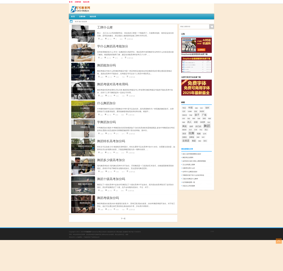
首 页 (71, 2)
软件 (203, 137)
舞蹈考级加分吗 (108, 197)
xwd (101, 134)
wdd (101, 172)
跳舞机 (184, 137)
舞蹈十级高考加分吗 (111, 178)
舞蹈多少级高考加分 (111, 160)
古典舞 (190, 111)
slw (101, 115)
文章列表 (78, 2)
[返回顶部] (278, 240)
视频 (199, 133)
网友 (184, 126)
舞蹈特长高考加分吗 (111, 141)
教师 (194, 118)
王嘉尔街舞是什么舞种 (190, 178)
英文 (206, 130)
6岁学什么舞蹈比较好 (190, 171)
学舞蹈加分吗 (106, 122)
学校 (190, 115)
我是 (188, 118)
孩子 (197, 114)
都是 (194, 140)
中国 (190, 107)
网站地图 (119, 232)
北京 (183, 111)
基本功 (184, 115)
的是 (196, 122)
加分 (201, 108)
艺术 (190, 130)
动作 (207, 107)
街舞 (191, 133)
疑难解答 (125, 232)
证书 (204, 134)
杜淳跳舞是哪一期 (189, 182)
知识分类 (86, 2)
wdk (101, 96)
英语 (184, 133)
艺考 (195, 130)
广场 (204, 114)
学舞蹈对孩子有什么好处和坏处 (193, 175)
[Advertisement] (66, 255)
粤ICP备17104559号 (134, 232)
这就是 (185, 140)
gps (101, 39)
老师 (191, 126)
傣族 (196, 108)
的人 (189, 121)
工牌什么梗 (105, 27)
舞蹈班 (184, 130)
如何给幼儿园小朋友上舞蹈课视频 (194, 161)
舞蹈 (207, 125)
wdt (101, 153)
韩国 (199, 141)
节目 (201, 130)
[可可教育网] (80, 4)
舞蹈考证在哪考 (188, 157)
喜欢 (195, 111)
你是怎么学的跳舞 (189, 186)
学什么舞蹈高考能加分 (112, 46)
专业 (184, 107)
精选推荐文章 (112, 232)
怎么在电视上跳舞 (189, 164)
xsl (101, 58)
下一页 (123, 218)
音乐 (205, 141)
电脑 (209, 118)
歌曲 (199, 118)
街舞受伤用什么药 (189, 168)
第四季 (202, 122)
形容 (183, 118)
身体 (198, 137)
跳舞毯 (191, 137)
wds (101, 190)
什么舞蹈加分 (106, 103)
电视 (183, 122)
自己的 (198, 126)
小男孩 (212, 231)
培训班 (202, 111)
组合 (209, 122)
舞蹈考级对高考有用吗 (112, 84)
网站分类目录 (103, 232)
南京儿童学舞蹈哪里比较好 (192, 154)
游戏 (204, 118)
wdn (101, 77)
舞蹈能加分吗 (106, 65)
